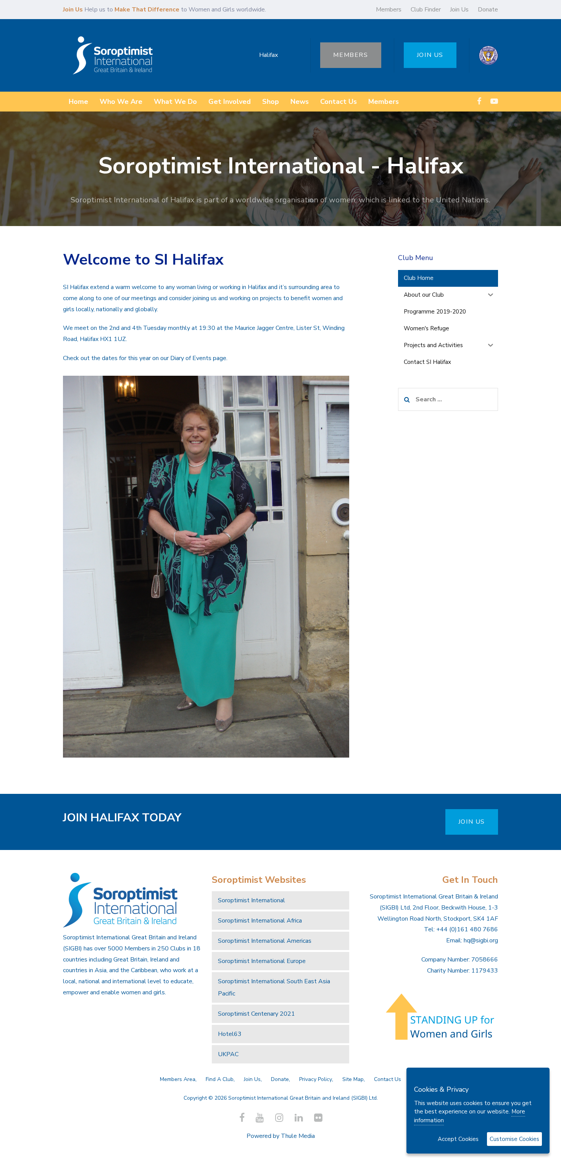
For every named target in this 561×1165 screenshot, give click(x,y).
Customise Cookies (514, 1139)
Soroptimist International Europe (262, 961)
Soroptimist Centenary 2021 (256, 1014)
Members (388, 9)
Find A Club (220, 1079)
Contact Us (387, 1079)
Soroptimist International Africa (260, 920)
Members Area (177, 1079)
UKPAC (228, 1054)
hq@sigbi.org (481, 940)
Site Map (353, 1079)
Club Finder (426, 9)
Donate (488, 9)
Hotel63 (230, 1034)
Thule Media (298, 1136)
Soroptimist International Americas (264, 941)
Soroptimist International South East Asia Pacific (274, 987)
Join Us (459, 9)
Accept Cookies (458, 1139)
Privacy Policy (315, 1079)
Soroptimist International (251, 900)
